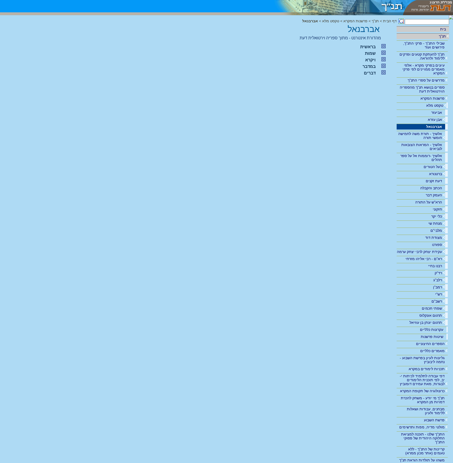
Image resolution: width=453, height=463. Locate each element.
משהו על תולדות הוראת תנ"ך (422, 460)
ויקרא (370, 60)
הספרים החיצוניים (430, 344)
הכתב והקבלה (431, 188)
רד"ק (438, 273)
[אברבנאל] (334, 6)
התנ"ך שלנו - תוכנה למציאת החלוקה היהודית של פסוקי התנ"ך (423, 438)
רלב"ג (437, 280)
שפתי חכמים (432, 308)
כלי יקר (436, 216)
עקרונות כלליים (431, 329)
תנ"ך (442, 36)
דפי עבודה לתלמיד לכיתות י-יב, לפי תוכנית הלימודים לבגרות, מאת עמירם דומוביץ (422, 380)
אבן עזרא (435, 119)
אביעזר (436, 112)
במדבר (369, 66)
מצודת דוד (433, 237)
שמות (370, 53)
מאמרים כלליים (432, 351)
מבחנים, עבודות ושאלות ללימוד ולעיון (426, 411)
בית (443, 29)
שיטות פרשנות (432, 337)
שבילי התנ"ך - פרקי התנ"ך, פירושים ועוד (424, 45)
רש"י (438, 294)
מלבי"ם (436, 230)
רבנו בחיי (435, 266)
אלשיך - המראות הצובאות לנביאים (421, 147)
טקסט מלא (434, 105)
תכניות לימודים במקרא (427, 369)
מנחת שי (435, 223)
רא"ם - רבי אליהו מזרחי (424, 259)
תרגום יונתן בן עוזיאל (425, 322)
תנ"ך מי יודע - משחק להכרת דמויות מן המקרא (423, 400)
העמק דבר (434, 195)
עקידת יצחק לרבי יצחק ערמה (419, 252)
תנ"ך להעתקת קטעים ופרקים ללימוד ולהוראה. (422, 56)
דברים (370, 73)
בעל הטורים (433, 167)
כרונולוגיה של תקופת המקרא (422, 391)
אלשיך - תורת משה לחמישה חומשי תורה (420, 136)
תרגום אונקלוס (430, 315)
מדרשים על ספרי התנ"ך (426, 80)
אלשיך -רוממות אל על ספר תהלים (421, 158)
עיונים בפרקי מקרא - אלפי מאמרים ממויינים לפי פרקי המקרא (423, 69)
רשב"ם (437, 301)
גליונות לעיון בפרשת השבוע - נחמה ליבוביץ (422, 360)
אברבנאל (434, 127)
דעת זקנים (434, 181)
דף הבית (390, 21)
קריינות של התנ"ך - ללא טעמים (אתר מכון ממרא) (425, 451)
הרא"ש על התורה (428, 202)
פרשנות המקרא (432, 98)
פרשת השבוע (434, 420)
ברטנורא (435, 174)
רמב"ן (437, 287)
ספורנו (437, 245)
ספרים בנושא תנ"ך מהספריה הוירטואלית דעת (422, 89)
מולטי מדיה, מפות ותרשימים (422, 427)
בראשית (368, 47)
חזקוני (437, 209)
